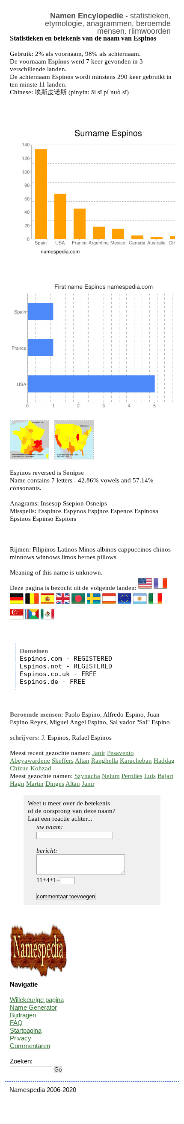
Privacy (20, 1038)
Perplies (132, 776)
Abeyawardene (30, 760)
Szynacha (87, 776)
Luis (150, 776)
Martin (35, 783)
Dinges (54, 783)
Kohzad (40, 768)
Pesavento (120, 752)
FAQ (16, 1022)
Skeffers (63, 760)
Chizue (19, 768)
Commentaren (30, 1045)
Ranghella (104, 760)
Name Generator (33, 1007)
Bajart (165, 776)
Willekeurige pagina (37, 999)
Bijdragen (23, 1015)
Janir (98, 752)
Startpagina (26, 1030)
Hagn (17, 783)
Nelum (111, 776)
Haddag (164, 760)
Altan (82, 760)
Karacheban (136, 760)
